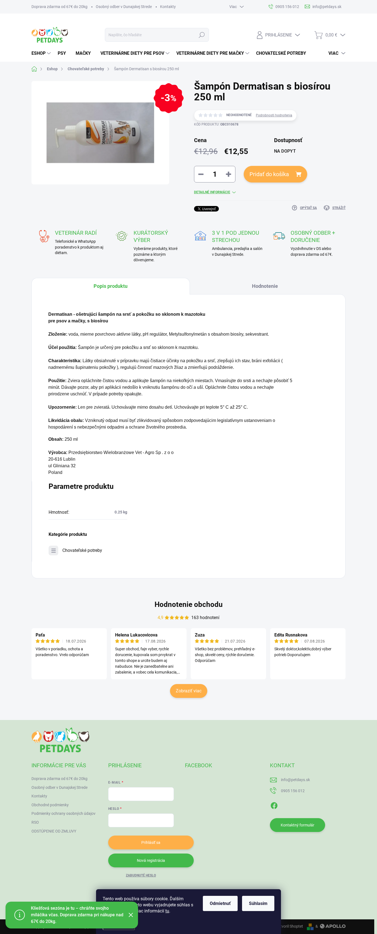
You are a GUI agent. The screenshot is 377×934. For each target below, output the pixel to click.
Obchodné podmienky (50, 805)
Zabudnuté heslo (141, 875)
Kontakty (168, 6)
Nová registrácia (151, 860)
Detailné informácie (212, 192)
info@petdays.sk (295, 780)
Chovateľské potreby (82, 550)
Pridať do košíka (269, 174)
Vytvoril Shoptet (289, 926)
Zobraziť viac (188, 690)
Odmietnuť (220, 903)
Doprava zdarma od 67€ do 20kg (59, 6)
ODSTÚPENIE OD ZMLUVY (53, 831)
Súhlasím (258, 903)
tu (167, 911)
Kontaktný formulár (297, 825)
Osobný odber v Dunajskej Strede (124, 6)
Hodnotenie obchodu (189, 604)
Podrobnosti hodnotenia (274, 115)
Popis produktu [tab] (111, 286)
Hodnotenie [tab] (265, 286)
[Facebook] (274, 804)
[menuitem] (41, 53)
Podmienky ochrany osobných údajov (63, 813)
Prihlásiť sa (150, 842)
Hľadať (202, 35)
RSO (35, 822)
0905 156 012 (293, 791)
